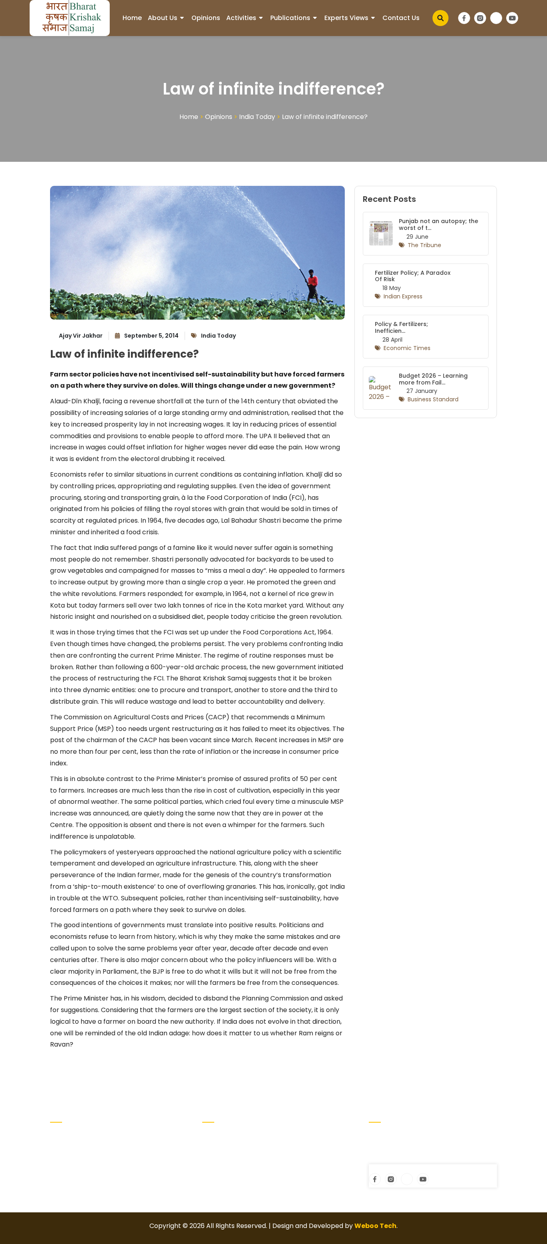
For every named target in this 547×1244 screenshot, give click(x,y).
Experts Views (346, 17)
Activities (241, 17)
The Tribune (424, 245)
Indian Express (403, 296)
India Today (257, 116)
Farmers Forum (226, 1174)
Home (132, 17)
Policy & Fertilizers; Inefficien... (401, 327)
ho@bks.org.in (398, 1159)
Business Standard (433, 399)
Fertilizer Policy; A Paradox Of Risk (412, 276)
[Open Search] (440, 18)
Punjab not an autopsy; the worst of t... (438, 224)
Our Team (292, 1148)
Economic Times (407, 348)
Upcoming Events (304, 1136)
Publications (290, 17)
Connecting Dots (228, 1161)
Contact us (401, 17)
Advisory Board (225, 1148)
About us (162, 17)
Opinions (205, 17)
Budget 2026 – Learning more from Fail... (433, 379)
